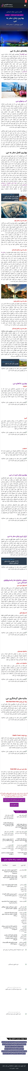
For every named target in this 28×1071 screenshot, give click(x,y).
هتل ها (3, 252)
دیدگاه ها (5, 865)
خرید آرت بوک (9, 1044)
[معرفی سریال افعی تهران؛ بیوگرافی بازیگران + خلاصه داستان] (22, 908)
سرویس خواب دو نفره (9, 1049)
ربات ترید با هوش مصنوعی (10, 1046)
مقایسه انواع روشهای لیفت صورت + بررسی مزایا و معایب (9, 885)
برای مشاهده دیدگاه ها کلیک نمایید (14, 860)
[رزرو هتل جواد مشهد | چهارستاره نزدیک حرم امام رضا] (21, 834)
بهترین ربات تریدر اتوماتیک (21, 1042)
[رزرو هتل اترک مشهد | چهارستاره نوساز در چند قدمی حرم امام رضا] (7, 817)
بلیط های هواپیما (12, 183)
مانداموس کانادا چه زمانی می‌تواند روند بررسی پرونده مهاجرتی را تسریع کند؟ (9, 927)
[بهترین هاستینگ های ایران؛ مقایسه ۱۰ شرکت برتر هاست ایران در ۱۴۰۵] (22, 918)
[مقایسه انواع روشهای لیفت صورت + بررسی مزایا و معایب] (22, 888)
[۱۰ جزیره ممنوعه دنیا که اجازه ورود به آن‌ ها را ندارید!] (22, 903)
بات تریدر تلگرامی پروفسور (19, 1049)
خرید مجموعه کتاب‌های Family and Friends (18, 1051)
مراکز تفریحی (5, 185)
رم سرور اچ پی (23, 1044)
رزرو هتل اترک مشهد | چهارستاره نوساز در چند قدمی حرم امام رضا (8, 824)
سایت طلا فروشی (16, 1044)
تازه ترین (23, 865)
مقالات (12, 12)
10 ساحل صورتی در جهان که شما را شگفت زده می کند (7, 840)
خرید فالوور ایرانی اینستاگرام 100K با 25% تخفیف (14, 800)
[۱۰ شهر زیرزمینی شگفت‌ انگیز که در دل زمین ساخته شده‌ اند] (22, 896)
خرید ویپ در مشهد (19, 1046)
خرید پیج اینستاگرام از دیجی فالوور (14, 987)
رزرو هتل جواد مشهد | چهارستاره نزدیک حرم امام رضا (21, 840)
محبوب (14, 865)
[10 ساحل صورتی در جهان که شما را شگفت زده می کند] (7, 834)
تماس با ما (12, 1068)
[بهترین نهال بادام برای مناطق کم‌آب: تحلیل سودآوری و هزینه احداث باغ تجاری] (22, 879)
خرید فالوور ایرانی (14, 804)
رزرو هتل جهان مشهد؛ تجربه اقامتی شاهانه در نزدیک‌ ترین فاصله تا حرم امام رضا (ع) (21, 826)
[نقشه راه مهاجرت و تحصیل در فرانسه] (7, 847)
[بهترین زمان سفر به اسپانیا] (21, 847)
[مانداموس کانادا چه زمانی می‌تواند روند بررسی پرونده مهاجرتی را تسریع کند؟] (22, 929)
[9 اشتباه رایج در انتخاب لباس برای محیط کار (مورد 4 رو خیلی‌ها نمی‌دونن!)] (22, 871)
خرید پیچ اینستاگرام (16, 1053)
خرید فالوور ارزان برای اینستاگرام (14, 1012)
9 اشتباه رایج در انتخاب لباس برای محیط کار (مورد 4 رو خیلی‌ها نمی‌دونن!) (9, 871)
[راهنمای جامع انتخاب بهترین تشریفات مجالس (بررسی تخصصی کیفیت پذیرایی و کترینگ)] (22, 937)
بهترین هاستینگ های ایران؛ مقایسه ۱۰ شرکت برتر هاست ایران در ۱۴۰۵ (9, 914)
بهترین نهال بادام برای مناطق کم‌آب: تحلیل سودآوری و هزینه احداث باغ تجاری (10, 877)
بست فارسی (18, 12)
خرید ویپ (4, 1044)
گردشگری (8, 12)
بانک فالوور (23, 1053)
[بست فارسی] (7, 5)
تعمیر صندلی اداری (5, 1051)
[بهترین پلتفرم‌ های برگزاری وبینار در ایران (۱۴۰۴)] (22, 944)
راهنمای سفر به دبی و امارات (17, 15)
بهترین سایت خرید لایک (7, 1053)
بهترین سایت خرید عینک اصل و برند (9, 1042)
